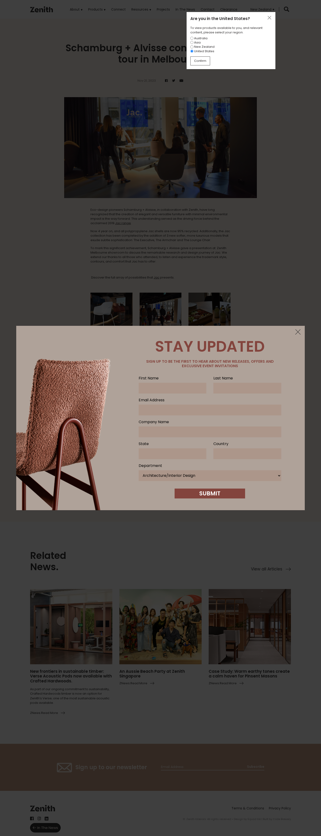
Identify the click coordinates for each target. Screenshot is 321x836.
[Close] (297, 332)
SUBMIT (209, 493)
